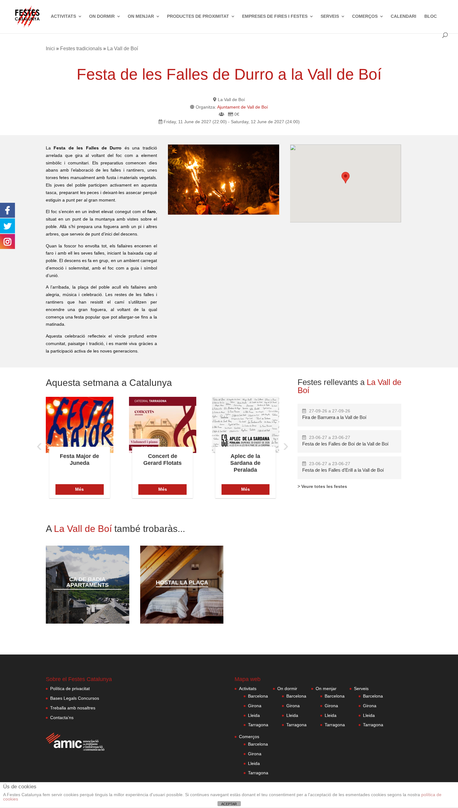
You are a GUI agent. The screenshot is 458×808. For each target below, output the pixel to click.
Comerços (365, 16)
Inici (50, 48)
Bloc (430, 16)
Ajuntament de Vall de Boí (242, 107)
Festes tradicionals (81, 48)
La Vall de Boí (122, 48)
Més (79, 489)
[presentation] (39, 445)
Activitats (63, 16)
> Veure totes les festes (322, 486)
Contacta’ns (62, 717)
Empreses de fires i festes (275, 16)
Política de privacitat (70, 688)
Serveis (330, 16)
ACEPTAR (229, 804)
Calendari (403, 16)
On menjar (141, 16)
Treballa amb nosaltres (72, 707)
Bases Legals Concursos (74, 698)
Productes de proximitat (198, 16)
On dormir (102, 16)
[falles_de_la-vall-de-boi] (223, 179)
